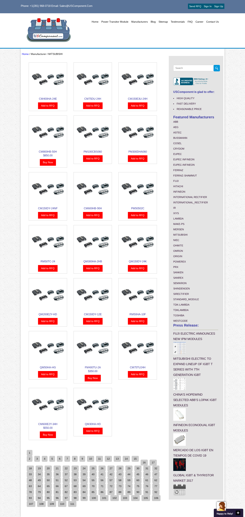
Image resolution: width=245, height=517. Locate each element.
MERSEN (178, 229)
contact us (212, 21)
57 (111, 480)
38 (75, 474)
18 (30, 468)
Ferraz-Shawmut (185, 175)
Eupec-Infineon (184, 164)
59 (129, 480)
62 (155, 480)
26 (102, 468)
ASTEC (177, 132)
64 (39, 486)
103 (125, 498)
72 (111, 486)
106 (156, 498)
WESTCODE (180, 320)
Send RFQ (195, 6)
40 (93, 474)
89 (129, 492)
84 (84, 492)
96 (57, 498)
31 (146, 468)
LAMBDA (178, 218)
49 (39, 480)
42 (111, 474)
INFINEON (179, 191)
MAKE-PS (178, 224)
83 (75, 492)
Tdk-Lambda (181, 304)
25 (93, 468)
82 (66, 492)
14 (126, 458)
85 (93, 492)
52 (66, 480)
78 (30, 492)
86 (102, 492)
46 (146, 474)
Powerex (179, 261)
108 (41, 503)
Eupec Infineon (183, 159)
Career (199, 21)
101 (104, 498)
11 (99, 458)
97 (66, 498)
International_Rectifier (190, 202)
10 (90, 458)
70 (93, 486)
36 (57, 474)
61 (146, 480)
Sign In (208, 6)
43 (120, 474)
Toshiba (178, 315)
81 (57, 492)
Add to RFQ (48, 105)
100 (94, 498)
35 (48, 474)
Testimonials (178, 21)
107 (31, 503)
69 (84, 486)
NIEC (176, 240)
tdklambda (181, 310)
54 (84, 480)
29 (129, 468)
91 (146, 492)
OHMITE (178, 245)
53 (75, 480)
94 (39, 498)
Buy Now (48, 162)
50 (48, 480)
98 (75, 498)
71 (102, 486)
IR (174, 207)
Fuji (176, 181)
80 (48, 492)
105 (146, 498)
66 (57, 486)
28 (120, 468)
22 (66, 468)
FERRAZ (178, 170)
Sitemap (163, 21)
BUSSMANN (180, 137)
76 (146, 486)
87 (111, 492)
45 (137, 474)
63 (30, 486)
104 (135, 498)
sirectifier (181, 293)
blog (153, 21)
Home (95, 21)
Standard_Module (186, 299)
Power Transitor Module (114, 21)
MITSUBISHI (180, 234)
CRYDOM (178, 148)
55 (93, 480)
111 (72, 503)
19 (39, 468)
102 (114, 498)
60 (137, 480)
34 (39, 474)
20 (48, 468)
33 (30, 474)
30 (137, 468)
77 (155, 486)
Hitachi (178, 186)
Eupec (177, 154)
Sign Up (218, 6)
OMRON (178, 250)
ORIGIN (177, 256)
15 (135, 458)
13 (117, 458)
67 (66, 486)
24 (84, 468)
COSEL (177, 143)
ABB (175, 121)
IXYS (176, 213)
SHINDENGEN (181, 288)
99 (84, 498)
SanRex (178, 277)
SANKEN (178, 272)
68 (75, 486)
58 (120, 480)
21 (57, 468)
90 (137, 492)
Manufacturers (139, 21)
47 (155, 474)
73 (120, 486)
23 (75, 468)
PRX (175, 267)
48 (30, 480)
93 (30, 498)
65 (48, 486)
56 (102, 480)
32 (155, 468)
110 (62, 503)
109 (52, 503)
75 (137, 486)
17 (153, 462)
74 (129, 486)
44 (129, 474)
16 (144, 462)
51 (57, 480)
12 (108, 458)
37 (66, 474)
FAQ (190, 21)
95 (48, 498)
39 (84, 474)
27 (111, 468)
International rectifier (190, 197)
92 (155, 492)
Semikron (180, 283)
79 (39, 492)
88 (120, 492)
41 (102, 474)
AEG (175, 127)
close (238, 513)
